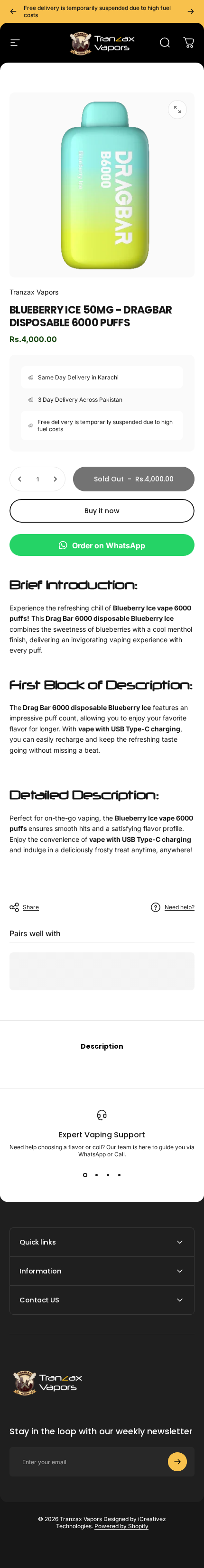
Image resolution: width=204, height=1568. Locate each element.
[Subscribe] (177, 1461)
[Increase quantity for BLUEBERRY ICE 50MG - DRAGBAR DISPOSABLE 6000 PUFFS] (55, 479)
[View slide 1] (85, 1175)
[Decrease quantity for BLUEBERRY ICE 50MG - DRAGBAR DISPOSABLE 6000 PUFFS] (20, 479)
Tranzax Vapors (33, 292)
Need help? (180, 907)
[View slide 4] (119, 1175)
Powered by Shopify (121, 1526)
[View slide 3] (107, 1175)
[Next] (190, 11)
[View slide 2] (96, 1175)
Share (31, 907)
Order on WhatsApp (108, 545)
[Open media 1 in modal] (177, 109)
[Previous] (13, 11)
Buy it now (102, 511)
